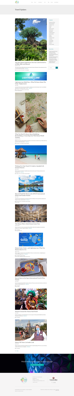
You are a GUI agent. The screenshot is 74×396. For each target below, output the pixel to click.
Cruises (17, 230)
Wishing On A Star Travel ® (21, 389)
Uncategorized (51, 41)
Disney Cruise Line (51, 28)
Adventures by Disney (52, 22)
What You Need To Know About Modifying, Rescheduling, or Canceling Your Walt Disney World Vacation (29, 135)
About (35, 2)
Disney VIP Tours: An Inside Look (24, 342)
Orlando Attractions (51, 32)
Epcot (16, 202)
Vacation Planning (26, 89)
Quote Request (56, 2)
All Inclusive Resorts (51, 23)
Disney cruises (20, 230)
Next (18, 350)
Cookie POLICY (42, 389)
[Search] (57, 68)
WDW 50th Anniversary (27, 256)
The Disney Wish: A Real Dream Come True (27, 224)
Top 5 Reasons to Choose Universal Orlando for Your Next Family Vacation (53, 54)
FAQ (44, 2)
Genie (16, 256)
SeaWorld (50, 36)
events (18, 202)
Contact (52, 2)
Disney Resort (18, 89)
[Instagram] (53, 382)
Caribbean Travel (18, 173)
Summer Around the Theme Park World (26, 311)
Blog (48, 2)
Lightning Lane (20, 90)
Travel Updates (22, 89)
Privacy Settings (52, 389)
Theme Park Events (18, 201)
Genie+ (17, 90)
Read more (26, 68)
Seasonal (50, 35)
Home (32, 2)
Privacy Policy (47, 389)
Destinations (40, 2)
